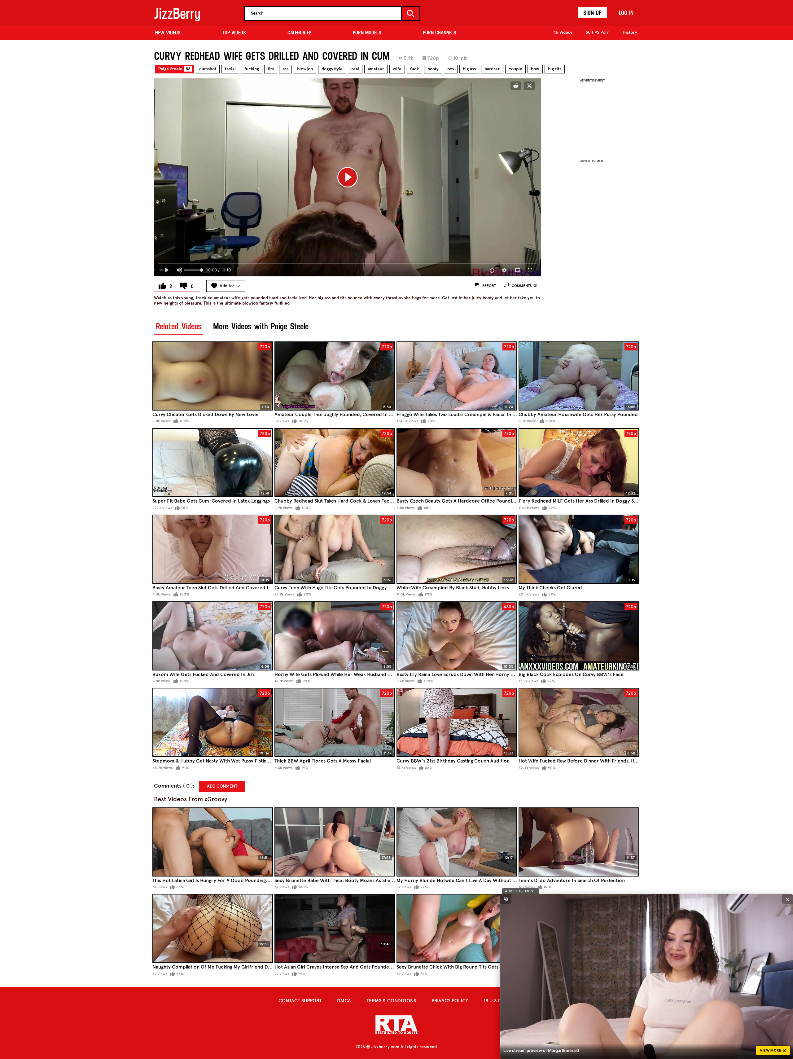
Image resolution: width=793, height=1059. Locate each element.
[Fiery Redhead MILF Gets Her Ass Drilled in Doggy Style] (579, 462)
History (630, 32)
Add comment (222, 786)
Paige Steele (174, 69)
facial (230, 69)
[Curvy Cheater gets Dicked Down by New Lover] (212, 376)
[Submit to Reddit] (515, 85)
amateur (376, 69)
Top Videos (234, 32)
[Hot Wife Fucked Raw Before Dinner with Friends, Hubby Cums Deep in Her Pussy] (579, 722)
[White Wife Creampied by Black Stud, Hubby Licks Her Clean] (456, 549)
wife (397, 69)
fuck (414, 69)
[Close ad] (787, 899)
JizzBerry (177, 13)
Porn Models (367, 32)
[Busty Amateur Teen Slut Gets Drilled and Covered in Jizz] (212, 549)
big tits (554, 69)
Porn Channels (439, 32)
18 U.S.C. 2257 (499, 1001)
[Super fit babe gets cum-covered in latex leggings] (212, 462)
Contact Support (300, 1001)
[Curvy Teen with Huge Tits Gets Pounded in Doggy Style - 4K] (334, 549)
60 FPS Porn (597, 32)
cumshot (207, 69)
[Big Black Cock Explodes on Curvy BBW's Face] (579, 635)
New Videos (168, 32)
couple (515, 69)
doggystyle (332, 69)
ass (285, 69)
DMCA (344, 1001)
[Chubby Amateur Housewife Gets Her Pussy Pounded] (579, 376)
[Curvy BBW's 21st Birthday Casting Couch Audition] (456, 722)
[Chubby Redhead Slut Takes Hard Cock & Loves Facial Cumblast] (334, 462)
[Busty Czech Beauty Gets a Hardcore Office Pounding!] (456, 462)
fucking (251, 69)
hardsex (492, 69)
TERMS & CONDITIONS (391, 1001)
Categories (299, 32)
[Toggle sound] (505, 899)
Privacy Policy (450, 1001)
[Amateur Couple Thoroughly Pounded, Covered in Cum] (334, 376)
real (355, 69)
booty (433, 69)
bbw (535, 69)
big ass (469, 69)
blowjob (305, 69)
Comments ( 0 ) (173, 786)
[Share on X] (529, 85)
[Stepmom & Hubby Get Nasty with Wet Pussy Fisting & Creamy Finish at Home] (212, 722)
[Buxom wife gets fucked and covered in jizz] (212, 635)
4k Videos (562, 32)
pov (450, 69)
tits (271, 69)
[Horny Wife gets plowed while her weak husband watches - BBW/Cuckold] (334, 635)
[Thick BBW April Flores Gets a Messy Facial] (334, 722)
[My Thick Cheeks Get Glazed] (579, 549)
